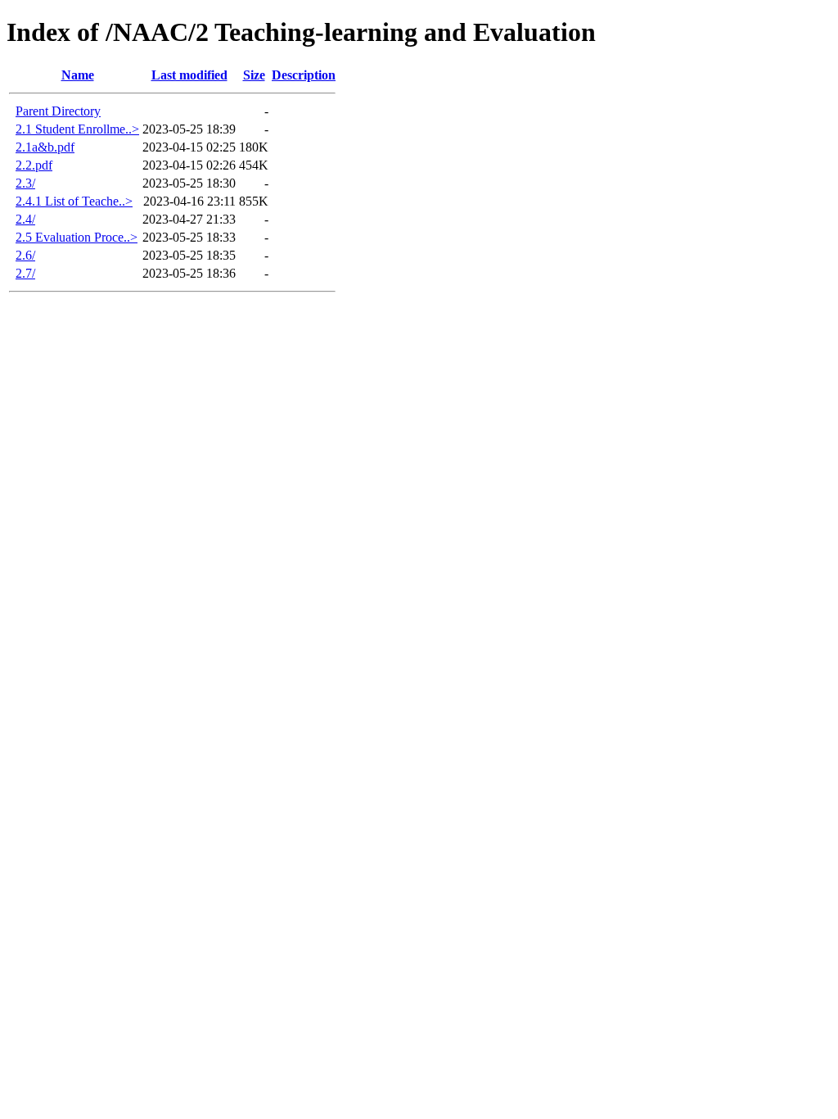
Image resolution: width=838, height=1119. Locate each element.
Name (77, 75)
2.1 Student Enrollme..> (77, 129)
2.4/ (25, 219)
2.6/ (25, 255)
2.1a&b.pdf (45, 147)
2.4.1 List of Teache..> (74, 201)
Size (254, 75)
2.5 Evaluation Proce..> (76, 237)
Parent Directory (58, 111)
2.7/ (25, 273)
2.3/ (25, 183)
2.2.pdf (34, 165)
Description (304, 75)
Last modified (189, 75)
